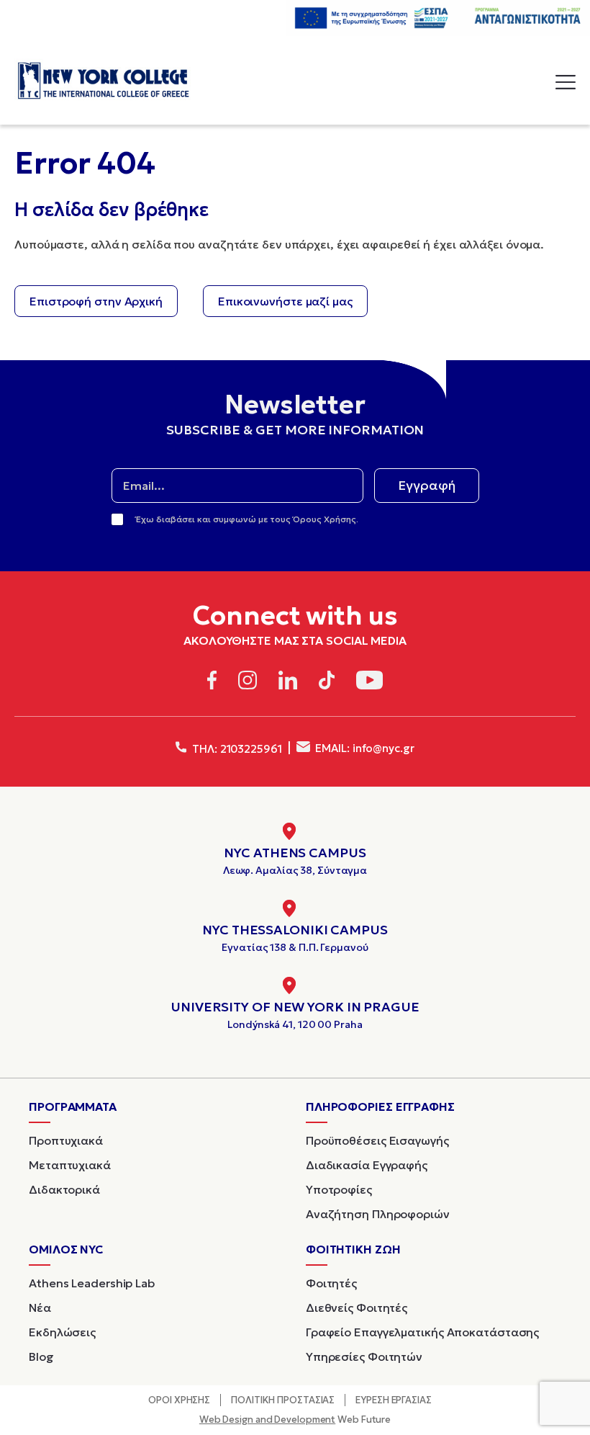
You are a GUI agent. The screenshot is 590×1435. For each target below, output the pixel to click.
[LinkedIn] (287, 682)
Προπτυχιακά (66, 1140)
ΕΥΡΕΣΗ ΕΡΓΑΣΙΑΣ (393, 1400)
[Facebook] (212, 682)
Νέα (40, 1307)
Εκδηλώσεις (62, 1332)
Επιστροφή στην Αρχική (96, 301)
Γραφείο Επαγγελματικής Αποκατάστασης (422, 1332)
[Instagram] (247, 682)
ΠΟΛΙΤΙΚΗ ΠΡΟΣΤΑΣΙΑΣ (283, 1400)
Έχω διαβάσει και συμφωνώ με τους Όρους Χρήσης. (247, 519)
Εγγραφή (426, 485)
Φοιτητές (331, 1283)
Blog (41, 1356)
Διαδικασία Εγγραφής (366, 1165)
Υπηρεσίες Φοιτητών (364, 1356)
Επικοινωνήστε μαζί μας (285, 301)
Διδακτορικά (64, 1189)
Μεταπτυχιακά (70, 1165)
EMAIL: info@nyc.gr (363, 748)
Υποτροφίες (339, 1189)
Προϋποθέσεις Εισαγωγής (377, 1140)
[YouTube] (369, 682)
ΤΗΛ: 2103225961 (235, 749)
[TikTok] (327, 682)
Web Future (295, 1419)
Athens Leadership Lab (92, 1283)
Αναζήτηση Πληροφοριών (378, 1214)
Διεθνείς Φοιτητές (356, 1307)
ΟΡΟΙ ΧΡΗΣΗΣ (179, 1400)
